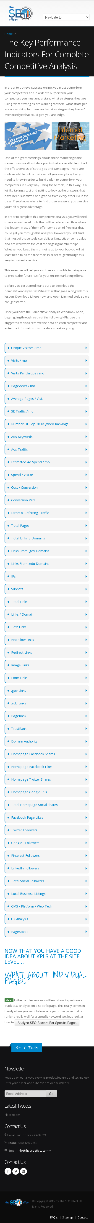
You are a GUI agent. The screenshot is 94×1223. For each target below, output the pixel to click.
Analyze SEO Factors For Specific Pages (47, 1022)
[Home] (20, 13)
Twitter (15, 1171)
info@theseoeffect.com (34, 1150)
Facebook (8, 1171)
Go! (51, 1093)
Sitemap (67, 1217)
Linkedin (23, 1171)
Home (9, 34)
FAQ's (54, 1217)
